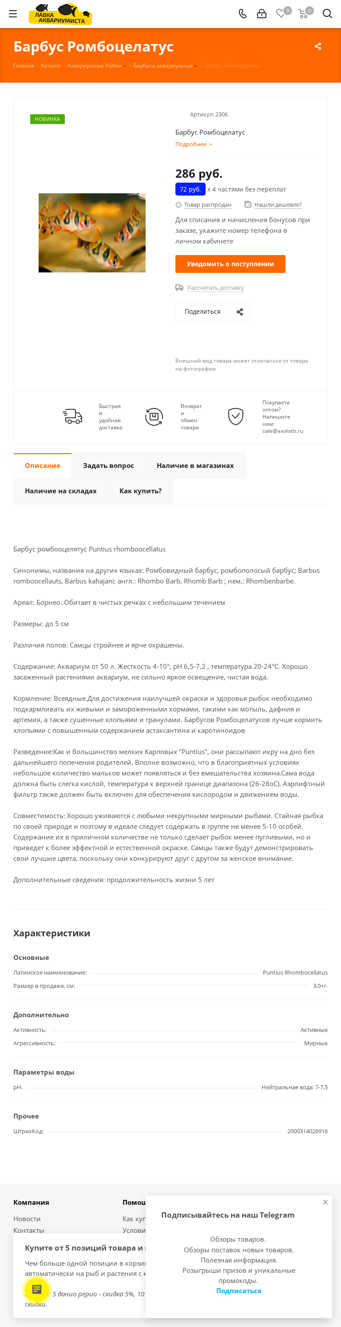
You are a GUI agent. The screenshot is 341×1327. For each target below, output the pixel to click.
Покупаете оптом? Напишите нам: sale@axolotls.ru (282, 417)
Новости (27, 1218)
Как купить (140, 1218)
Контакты (28, 1230)
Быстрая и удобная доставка (111, 417)
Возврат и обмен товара (191, 417)
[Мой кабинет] (261, 13)
